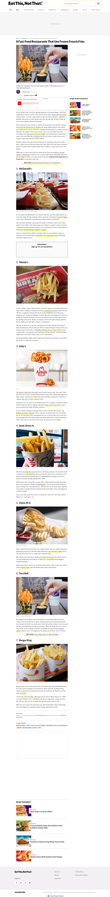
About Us (57, 871)
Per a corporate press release (49, 310)
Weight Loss (52, 10)
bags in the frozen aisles (53, 405)
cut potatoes (36, 136)
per (23, 693)
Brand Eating (41, 484)
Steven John (26, 92)
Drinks (85, 10)
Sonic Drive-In (29, 472)
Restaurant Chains (30, 728)
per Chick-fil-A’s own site (46, 557)
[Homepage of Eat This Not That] (23, 872)
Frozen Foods (51, 725)
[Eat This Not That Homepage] (25, 3)
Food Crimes (40, 725)
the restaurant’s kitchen (55, 551)
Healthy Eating (28, 10)
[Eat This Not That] (41, 244)
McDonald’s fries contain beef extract (47, 235)
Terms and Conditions (81, 875)
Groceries (41, 10)
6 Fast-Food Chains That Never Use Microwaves (46, 163)
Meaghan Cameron (29, 95)
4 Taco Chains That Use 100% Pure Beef (46, 634)
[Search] (98, 3)
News (17, 10)
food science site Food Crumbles (35, 134)
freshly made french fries (59, 115)
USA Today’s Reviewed (33, 697)
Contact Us (57, 878)
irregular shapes (25, 567)
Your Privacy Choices (56, 896)
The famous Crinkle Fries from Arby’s (27, 392)
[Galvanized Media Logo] (20, 892)
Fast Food (30, 725)
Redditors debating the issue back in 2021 (48, 330)
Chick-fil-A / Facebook (22, 545)
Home (17, 38)
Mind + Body (96, 10)
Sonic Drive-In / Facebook (22, 468)
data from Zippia (62, 217)
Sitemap (56, 875)
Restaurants (65, 10)
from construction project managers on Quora (33, 229)
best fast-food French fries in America (29, 127)
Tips (39, 728)
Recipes (75, 10)
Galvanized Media (54, 892)
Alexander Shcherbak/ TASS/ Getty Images (26, 211)
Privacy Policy (79, 871)
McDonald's (62, 725)
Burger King (20, 725)
